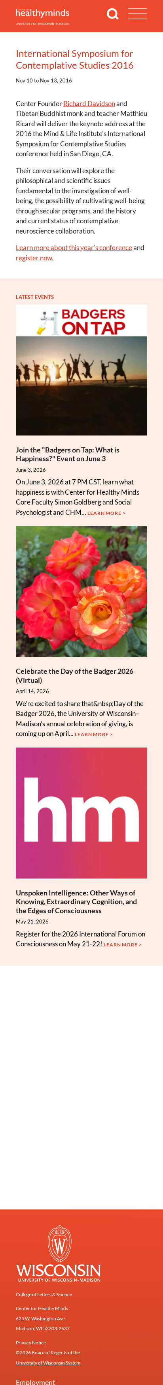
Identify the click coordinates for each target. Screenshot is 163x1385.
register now (34, 258)
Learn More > (106, 513)
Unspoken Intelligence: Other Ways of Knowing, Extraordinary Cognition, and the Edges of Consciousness (76, 901)
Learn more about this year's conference (74, 247)
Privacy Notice (31, 1343)
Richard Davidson (89, 103)
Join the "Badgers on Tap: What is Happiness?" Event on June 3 (67, 454)
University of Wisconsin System (48, 1363)
